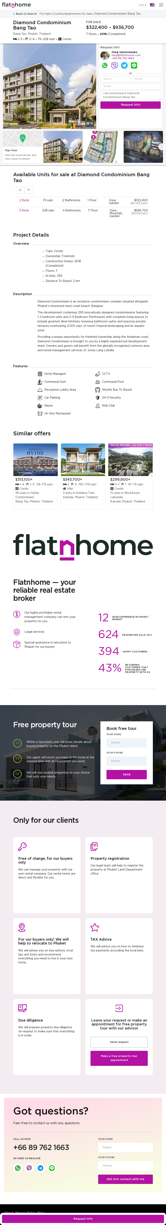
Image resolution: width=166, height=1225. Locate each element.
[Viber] (115, 65)
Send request (119, 1042)
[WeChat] (134, 65)
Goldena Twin (85, 493)
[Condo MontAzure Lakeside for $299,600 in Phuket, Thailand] (130, 459)
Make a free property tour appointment (119, 1058)
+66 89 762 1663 (123, 58)
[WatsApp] (105, 65)
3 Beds (24, 210)
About (8, 1213)
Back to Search (26, 14)
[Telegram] (124, 65)
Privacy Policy (25, 1213)
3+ (29, 190)
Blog (40, 1213)
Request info (83, 1219)
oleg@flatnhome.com (126, 55)
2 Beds (24, 200)
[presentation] (162, 147)
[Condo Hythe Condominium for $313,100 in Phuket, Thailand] (35, 459)
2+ (20, 190)
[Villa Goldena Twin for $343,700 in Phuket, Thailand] (83, 459)
